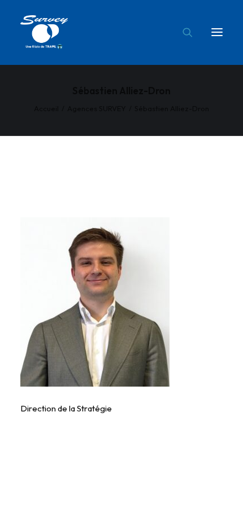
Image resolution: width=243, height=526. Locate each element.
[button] (217, 32)
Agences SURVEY (96, 108)
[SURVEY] (44, 32)
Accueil (46, 108)
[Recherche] (182, 32)
